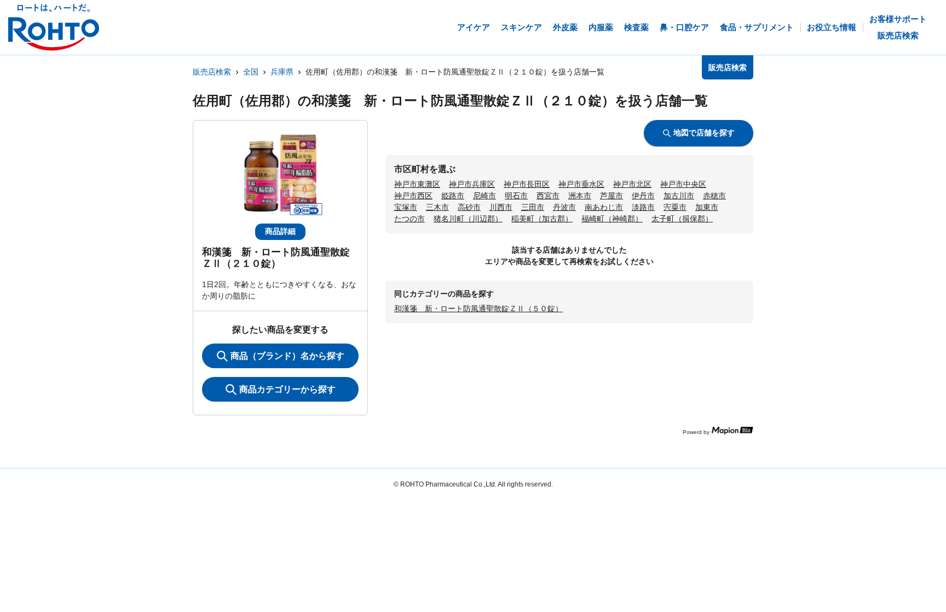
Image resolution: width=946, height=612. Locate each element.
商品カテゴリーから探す (287, 389)
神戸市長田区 (527, 184)
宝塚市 (405, 207)
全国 (250, 71)
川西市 (500, 207)
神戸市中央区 (683, 184)
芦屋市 (611, 195)
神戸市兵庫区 (472, 184)
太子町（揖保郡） (682, 218)
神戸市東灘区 (417, 184)
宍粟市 (675, 207)
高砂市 (469, 207)
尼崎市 (484, 195)
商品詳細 (280, 231)
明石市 (516, 195)
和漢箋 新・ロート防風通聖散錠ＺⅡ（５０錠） (478, 308)
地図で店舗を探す (704, 132)
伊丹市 (643, 195)
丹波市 (564, 207)
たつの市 (409, 218)
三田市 (532, 207)
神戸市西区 (413, 195)
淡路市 (643, 207)
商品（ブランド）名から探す (287, 356)
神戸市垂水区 (581, 184)
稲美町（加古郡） (542, 218)
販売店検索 (212, 71)
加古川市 (679, 195)
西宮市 (548, 195)
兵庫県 (281, 71)
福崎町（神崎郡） (612, 218)
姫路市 (452, 195)
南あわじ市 (604, 207)
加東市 (706, 207)
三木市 (437, 207)
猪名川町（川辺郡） (468, 218)
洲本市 (579, 195)
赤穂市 (714, 195)
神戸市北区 (632, 184)
